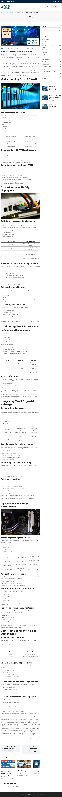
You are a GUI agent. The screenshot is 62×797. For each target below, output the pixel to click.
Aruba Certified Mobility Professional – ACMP (51, 46)
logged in (8, 786)
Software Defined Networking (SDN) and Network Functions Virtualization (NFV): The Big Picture (7, 773)
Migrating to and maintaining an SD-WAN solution (23, 771)
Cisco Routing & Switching (51, 57)
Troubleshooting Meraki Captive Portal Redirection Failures (54, 106)
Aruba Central (51, 39)
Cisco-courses (51, 64)
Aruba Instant (51, 49)
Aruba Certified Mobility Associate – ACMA (51, 42)
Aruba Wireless (51, 52)
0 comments (35, 48)
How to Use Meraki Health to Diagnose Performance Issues (53, 88)
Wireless (51, 78)
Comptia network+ (51, 66)
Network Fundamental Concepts (51, 71)
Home (2, 12)
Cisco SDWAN (16, 12)
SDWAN (10, 12)
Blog (6, 12)
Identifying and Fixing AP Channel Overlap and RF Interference (55, 97)
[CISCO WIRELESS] (45, 86)
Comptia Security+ (51, 69)
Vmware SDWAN (51, 76)
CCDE (51, 54)
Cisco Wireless (51, 61)
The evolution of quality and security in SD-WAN (39, 770)
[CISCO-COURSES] (45, 95)
